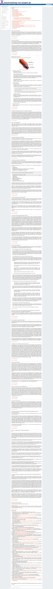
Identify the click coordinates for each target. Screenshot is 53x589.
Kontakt (5, 4)
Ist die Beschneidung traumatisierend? (17, 14)
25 (16, 230)
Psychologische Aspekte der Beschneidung (4, 23)
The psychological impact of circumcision (21, 534)
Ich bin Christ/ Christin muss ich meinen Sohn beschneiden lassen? (21, 19)
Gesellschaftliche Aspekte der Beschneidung (5, 25)
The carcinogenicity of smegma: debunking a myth (28, 520)
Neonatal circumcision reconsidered (20, 531)
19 (16, 206)
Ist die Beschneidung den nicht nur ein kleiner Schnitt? (19, 11)
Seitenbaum (14, 4)
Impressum (9, 4)
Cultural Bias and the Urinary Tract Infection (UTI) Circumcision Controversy (26, 537)
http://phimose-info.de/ (14, 505)
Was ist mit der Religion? (15, 16)
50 (17, 414)
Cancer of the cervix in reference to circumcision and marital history (27, 541)
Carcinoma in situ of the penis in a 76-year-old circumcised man (30, 539)
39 (26, 339)
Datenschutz (25, 4)
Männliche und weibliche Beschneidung (4, 12)
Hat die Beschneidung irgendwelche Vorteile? (18, 15)
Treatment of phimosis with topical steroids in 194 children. (33, 564)
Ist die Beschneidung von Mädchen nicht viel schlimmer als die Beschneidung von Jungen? (24, 26)
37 (34, 338)
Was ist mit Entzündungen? (15, 24)
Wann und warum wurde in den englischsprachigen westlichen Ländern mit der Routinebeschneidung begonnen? (26, 20)
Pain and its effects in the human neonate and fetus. (25, 523)
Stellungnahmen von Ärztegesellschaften (3, 17)
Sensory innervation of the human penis (23, 517)
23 (29, 224)
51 (24, 422)
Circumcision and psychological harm (22, 533)
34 (28, 313)
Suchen (18, 4)
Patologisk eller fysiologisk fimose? (24, 574)
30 (21, 237)
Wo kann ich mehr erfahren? (16, 27)
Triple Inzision (18, 381)
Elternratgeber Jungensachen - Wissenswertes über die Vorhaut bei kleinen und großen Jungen (25, 579)
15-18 (19, 202)
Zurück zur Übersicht (14, 54)
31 (22, 237)
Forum (21, 4)
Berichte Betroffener (3, 16)
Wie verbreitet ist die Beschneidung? (17, 21)
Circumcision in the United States (27, 551)
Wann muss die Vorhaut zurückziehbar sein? (18, 23)
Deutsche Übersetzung (38, 534)
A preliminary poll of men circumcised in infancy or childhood (23, 532)
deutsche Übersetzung (15, 516)
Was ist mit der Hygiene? (15, 12)
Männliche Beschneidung (4, 6)
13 (27, 149)
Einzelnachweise (14, 28)
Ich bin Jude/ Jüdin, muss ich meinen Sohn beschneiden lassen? (21, 17)
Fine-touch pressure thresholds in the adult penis (29, 515)
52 (16, 451)
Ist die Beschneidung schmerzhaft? (16, 13)
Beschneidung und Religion (4, 24)
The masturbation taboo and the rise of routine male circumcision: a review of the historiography (28, 554)
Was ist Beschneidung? (15, 9)
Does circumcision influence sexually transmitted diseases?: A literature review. (26, 549)
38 (35, 338)
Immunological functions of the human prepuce (27, 514)
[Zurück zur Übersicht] (14, 108)
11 (34, 142)
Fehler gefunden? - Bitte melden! (4, 28)
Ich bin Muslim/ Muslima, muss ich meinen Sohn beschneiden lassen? (22, 18)
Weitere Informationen (15, 36)
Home (2, 4)
